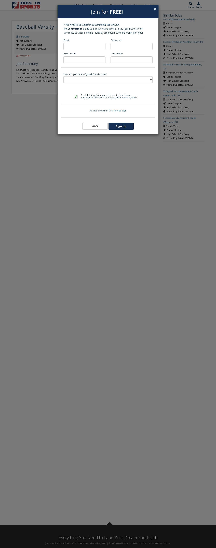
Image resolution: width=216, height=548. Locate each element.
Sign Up (121, 126)
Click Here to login (117, 110)
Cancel (95, 126)
